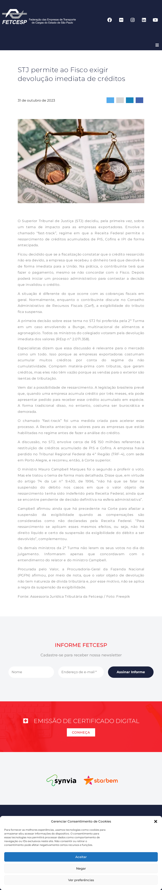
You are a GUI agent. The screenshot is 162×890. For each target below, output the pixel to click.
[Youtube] (155, 20)
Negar (81, 868)
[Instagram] (132, 20)
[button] (156, 821)
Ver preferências (81, 880)
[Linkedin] (143, 20)
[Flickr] (121, 20)
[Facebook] (109, 20)
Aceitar (81, 857)
